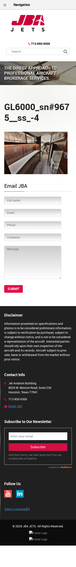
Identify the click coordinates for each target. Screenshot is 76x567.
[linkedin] (20, 494)
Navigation (22, 4)
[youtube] (8, 494)
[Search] (66, 52)
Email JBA (15, 406)
